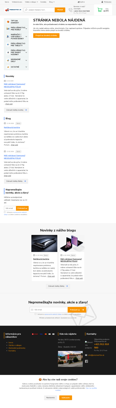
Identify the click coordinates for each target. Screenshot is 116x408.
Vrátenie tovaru (17, 2)
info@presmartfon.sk (96, 355)
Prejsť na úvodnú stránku (46, 35)
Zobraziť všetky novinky (14, 110)
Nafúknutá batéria (12, 127)
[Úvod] (13, 10)
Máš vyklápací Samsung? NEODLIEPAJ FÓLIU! (14, 85)
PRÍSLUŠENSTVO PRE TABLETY (18, 44)
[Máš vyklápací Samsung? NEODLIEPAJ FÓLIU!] (72, 243)
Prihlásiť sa (22, 208)
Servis (7, 2)
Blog (51, 2)
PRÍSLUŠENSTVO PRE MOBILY (18, 29)
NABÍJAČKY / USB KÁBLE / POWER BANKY (17, 36)
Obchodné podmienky (16, 348)
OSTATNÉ (15, 67)
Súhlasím (66, 397)
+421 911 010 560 (82, 11)
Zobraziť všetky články (14, 181)
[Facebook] (87, 362)
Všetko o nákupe (30, 2)
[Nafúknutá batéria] (44, 243)
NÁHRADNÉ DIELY (16, 60)
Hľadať (60, 9)
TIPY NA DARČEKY (15, 22)
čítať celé (9, 104)
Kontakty (43, 2)
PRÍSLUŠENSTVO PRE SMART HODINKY (18, 52)
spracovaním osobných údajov (53, 314)
